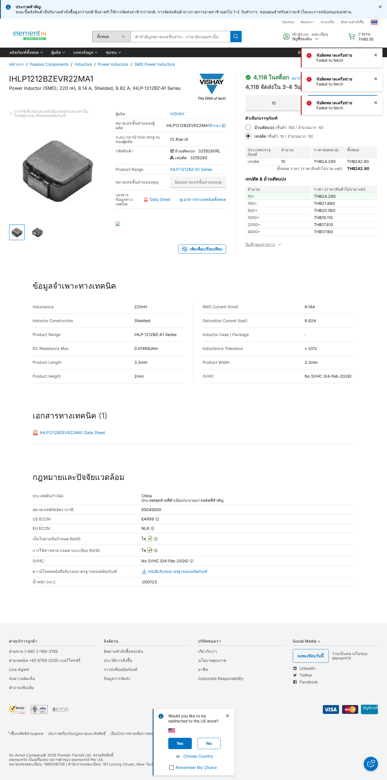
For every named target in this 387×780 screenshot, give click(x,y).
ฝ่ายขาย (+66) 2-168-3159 (33, 651)
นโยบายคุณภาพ (212, 660)
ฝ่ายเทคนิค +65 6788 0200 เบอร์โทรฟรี (44, 660)
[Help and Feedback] (371, 764)
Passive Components (49, 64)
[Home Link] (30, 36)
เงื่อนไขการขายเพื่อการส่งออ (133, 733)
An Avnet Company (26, 755)
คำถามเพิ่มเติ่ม (21, 687)
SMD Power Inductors (154, 64)
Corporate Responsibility (220, 678)
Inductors (83, 64)
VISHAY (177, 114)
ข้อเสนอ (288, 22)
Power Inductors (113, 64)
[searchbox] (180, 36)
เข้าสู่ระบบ (300, 34)
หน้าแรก (16, 64)
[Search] (236, 36)
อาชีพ (203, 669)
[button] (26, 52)
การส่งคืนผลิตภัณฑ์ (120, 669)
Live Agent (19, 669)
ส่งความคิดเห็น (22, 678)
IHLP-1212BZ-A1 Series (191, 169)
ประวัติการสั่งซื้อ (118, 660)
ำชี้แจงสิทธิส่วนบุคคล (26, 733)
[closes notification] (380, 7)
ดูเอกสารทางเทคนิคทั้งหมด (203, 199)
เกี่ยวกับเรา (207, 651)
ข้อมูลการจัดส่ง (117, 678)
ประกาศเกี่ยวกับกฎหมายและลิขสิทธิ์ (77, 733)
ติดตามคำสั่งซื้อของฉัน (123, 651)
